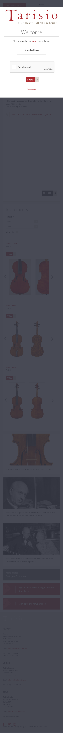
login (34, 40)
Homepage (31, 89)
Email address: (32, 50)
